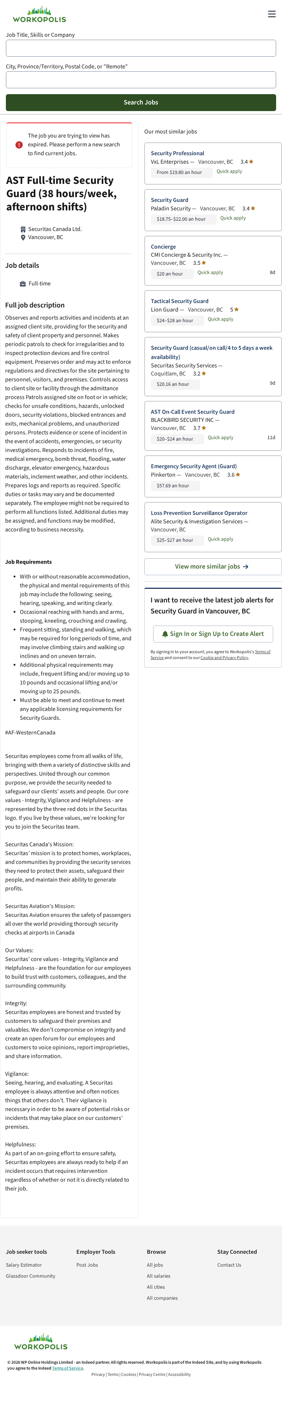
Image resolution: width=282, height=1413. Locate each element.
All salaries (158, 1276)
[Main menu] (271, 14)
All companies (162, 1298)
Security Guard (169, 200)
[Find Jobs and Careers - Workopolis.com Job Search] (39, 14)
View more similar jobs (207, 566)
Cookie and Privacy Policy (224, 658)
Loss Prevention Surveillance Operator (199, 513)
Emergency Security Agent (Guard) (194, 466)
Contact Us (229, 1265)
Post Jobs (87, 1265)
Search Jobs (141, 102)
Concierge (163, 247)
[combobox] (141, 48)
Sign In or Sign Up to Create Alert (217, 634)
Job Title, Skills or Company (40, 35)
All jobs (155, 1265)
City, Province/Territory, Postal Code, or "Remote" (67, 67)
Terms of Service (67, 1368)
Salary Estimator (24, 1265)
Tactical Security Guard (180, 301)
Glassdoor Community (30, 1276)
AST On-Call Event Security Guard (193, 412)
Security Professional (177, 153)
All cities (156, 1287)
